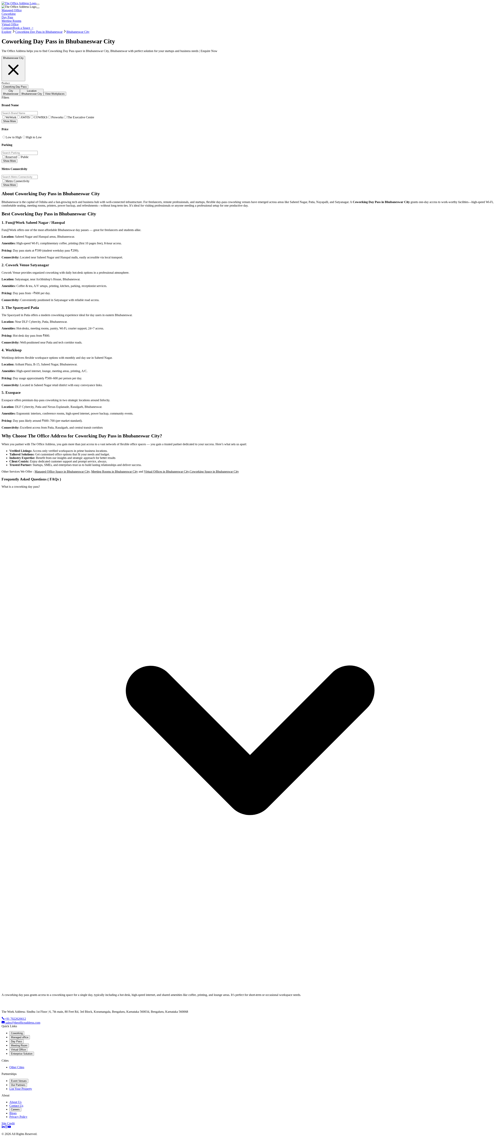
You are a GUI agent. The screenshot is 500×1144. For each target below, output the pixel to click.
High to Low (34, 137)
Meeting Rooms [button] (11, 20)
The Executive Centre (80, 117)
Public (25, 157)
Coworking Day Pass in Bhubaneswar (38, 31)
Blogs (13, 1113)
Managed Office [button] (12, 10)
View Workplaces (55, 93)
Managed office (19, 1037)
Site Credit (8, 1123)
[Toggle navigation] (37, 4)
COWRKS (40, 117)
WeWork (10, 117)
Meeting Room (19, 1045)
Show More (9, 121)
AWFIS (25, 117)
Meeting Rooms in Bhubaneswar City (114, 471)
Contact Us (16, 1105)
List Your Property (20, 1088)
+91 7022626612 (15, 1018)
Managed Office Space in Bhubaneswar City (62, 471)
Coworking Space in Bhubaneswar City (214, 471)
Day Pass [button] (7, 17)
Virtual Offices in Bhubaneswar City (166, 471)
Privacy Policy (18, 1116)
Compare (7, 28)
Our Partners (18, 1085)
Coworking (17, 1033)
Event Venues (19, 1080)
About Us (15, 1102)
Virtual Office (18, 1049)
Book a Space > (23, 28)
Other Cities (16, 1067)
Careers (15, 1109)
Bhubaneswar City (77, 31)
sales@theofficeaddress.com (22, 1022)
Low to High (14, 137)
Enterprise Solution (21, 1053)
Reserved (11, 157)
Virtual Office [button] (10, 24)
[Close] (37, 7)
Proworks (57, 117)
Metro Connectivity (17, 181)
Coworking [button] (9, 13)
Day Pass (16, 1041)
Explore (6, 31)
